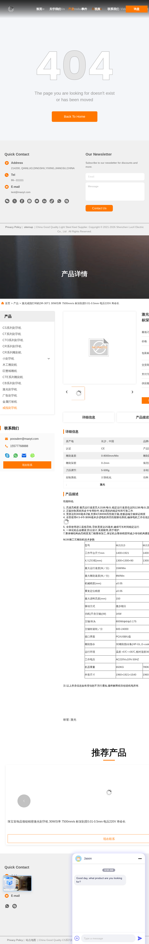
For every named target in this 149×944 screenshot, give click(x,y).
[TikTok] (51, 202)
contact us (99, 208)
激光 (73, 719)
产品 (71, 9)
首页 (39, 9)
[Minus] (140, 858)
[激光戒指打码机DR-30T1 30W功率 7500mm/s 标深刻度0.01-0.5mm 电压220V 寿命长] (99, 347)
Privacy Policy (13, 227)
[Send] (140, 938)
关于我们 (55, 9)
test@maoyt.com (21, 192)
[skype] (7, 455)
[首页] (11, 9)
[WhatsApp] (16, 455)
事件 (84, 9)
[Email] (24, 455)
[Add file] (77, 938)
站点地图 (31, 940)
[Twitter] (14, 202)
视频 (97, 9)
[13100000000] (59, 202)
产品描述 (142, 417)
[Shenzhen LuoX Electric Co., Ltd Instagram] (29, 202)
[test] (66, 202)
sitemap (28, 227)
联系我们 (113, 9)
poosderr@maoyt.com (24, 438)
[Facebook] (22, 202)
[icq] (32, 455)
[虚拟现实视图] (9, 883)
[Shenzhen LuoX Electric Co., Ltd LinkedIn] (44, 202)
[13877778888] (7, 907)
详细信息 (88, 417)
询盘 (137, 9)
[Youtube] (36, 202)
